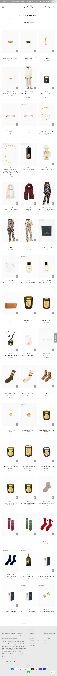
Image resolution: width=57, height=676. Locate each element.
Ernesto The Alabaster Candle (28, 356)
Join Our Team (47, 638)
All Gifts (5, 19)
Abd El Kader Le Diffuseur (10, 355)
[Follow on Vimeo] (14, 661)
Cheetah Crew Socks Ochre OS (46, 392)
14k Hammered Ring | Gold (10, 93)
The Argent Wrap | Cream (10, 209)
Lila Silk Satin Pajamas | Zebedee (28, 246)
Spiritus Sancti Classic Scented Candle (10, 504)
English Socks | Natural (46, 503)
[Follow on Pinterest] (11, 661)
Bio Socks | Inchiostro (10, 576)
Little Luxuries (42, 19)
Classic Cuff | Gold (28, 130)
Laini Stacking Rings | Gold (28, 431)
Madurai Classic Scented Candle (46, 467)
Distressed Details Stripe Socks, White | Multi (28, 392)
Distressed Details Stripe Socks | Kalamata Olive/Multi (10, 393)
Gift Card (25, 19)
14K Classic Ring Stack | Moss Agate (28, 57)
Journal (45, 643)
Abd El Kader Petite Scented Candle (46, 94)
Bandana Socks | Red (10, 540)
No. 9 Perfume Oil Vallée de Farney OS (46, 283)
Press (45, 640)
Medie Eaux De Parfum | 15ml (10, 612)
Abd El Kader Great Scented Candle (28, 319)
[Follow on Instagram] (7, 661)
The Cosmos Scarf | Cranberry (28, 210)
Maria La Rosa (46, 501)
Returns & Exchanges (34, 640)
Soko (10, 428)
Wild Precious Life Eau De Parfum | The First (46, 246)
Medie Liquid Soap (28, 576)
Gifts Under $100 (33, 19)
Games (19, 19)
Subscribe (32, 635)
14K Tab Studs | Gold (46, 355)
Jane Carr (10, 207)
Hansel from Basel (46, 390)
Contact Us (32, 633)
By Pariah (10, 55)
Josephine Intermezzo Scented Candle (28, 467)
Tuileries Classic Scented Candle (28, 504)
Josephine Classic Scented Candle (10, 467)
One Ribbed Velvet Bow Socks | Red (46, 540)
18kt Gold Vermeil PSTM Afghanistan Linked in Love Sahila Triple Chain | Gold (46, 132)
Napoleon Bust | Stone (46, 169)
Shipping (32, 638)
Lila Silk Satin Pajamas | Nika (10, 246)
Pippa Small (46, 128)
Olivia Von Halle (28, 91)
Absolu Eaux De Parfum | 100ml (28, 283)
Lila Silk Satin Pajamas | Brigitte (46, 210)
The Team (46, 635)
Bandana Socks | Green (28, 540)
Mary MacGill (10, 91)
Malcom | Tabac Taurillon (10, 319)
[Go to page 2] (33, 621)
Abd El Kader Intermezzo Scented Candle (46, 319)
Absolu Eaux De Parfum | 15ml (28, 612)
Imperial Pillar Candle (28, 169)
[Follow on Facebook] (3, 661)
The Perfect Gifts (12, 19)
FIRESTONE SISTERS (46, 243)
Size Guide (32, 643)
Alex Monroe (46, 55)
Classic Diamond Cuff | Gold (10, 130)
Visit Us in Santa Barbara (49, 633)
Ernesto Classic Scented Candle (46, 431)
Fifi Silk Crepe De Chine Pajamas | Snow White (28, 94)
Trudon (46, 91)
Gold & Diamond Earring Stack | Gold (46, 612)
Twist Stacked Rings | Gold (10, 431)
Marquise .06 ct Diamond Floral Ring (46, 57)
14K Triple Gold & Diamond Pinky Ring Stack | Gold (10, 57)
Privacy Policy (33, 645)
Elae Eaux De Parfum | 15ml (46, 576)
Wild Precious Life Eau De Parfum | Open (10, 283)
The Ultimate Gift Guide (29, 22)
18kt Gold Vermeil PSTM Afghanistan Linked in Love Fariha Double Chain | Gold (10, 172)
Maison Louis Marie (46, 280)
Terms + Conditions (34, 648)
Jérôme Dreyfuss (10, 317)
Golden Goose (10, 390)
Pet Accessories (50, 19)
